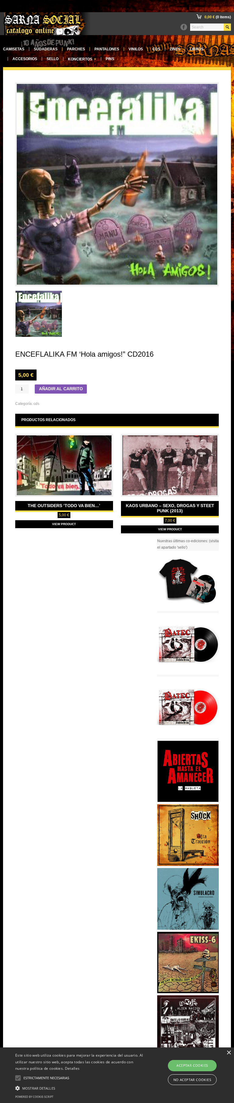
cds (36, 404)
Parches (76, 49)
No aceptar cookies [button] (192, 1079)
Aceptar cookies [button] (192, 1065)
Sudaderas (46, 49)
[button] (81, 1087)
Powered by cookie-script (34, 1097)
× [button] (228, 1053)
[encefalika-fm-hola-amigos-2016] (38, 313)
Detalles (72, 1068)
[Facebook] (183, 27)
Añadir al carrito (61, 389)
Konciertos (82, 59)
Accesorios (24, 59)
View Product (64, 524)
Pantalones (106, 49)
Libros (197, 49)
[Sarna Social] (46, 34)
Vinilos (136, 49)
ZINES (175, 49)
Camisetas (13, 49)
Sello (52, 59)
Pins (110, 59)
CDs (156, 49)
